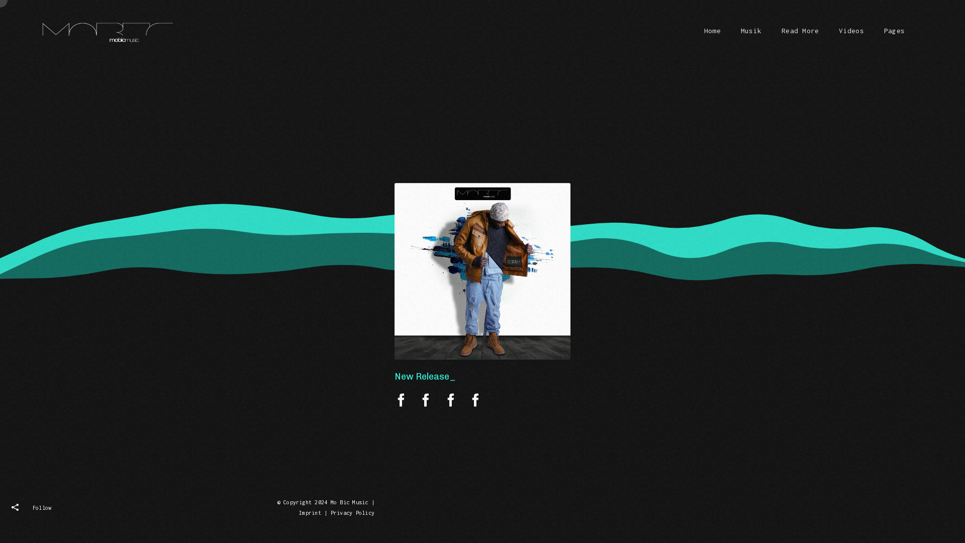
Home (712, 31)
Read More (800, 31)
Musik (751, 31)
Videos (851, 31)
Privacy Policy (352, 513)
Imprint (310, 513)
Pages (894, 31)
